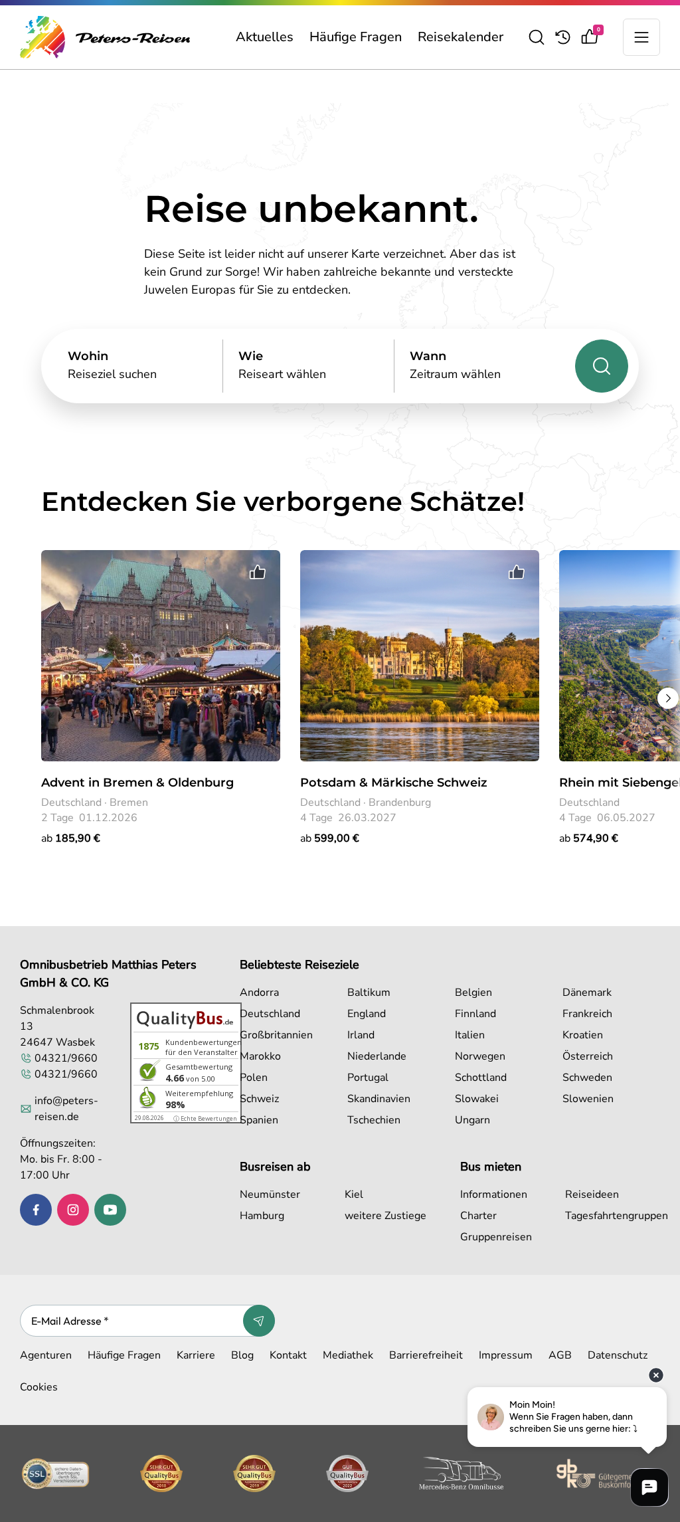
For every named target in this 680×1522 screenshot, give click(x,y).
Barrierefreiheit (426, 1355)
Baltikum (368, 992)
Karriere (196, 1355)
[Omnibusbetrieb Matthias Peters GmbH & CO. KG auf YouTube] (110, 1210)
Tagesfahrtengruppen (615, 1215)
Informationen (493, 1194)
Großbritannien (276, 1035)
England (366, 1013)
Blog (242, 1355)
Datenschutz (617, 1355)
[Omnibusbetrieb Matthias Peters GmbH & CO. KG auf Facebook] (36, 1210)
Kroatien (582, 1035)
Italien (470, 1035)
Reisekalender (460, 37)
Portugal (367, 1077)
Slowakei (477, 1099)
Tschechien (373, 1120)
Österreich (587, 1056)
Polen (254, 1077)
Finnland (475, 1013)
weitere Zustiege (385, 1215)
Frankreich (587, 1013)
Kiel (354, 1194)
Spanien (259, 1120)
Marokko (260, 1056)
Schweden (587, 1077)
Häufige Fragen (355, 37)
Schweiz (259, 1099)
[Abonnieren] (259, 1321)
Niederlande (376, 1056)
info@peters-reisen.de (66, 1109)
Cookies (39, 1387)
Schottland (481, 1077)
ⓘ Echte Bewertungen (205, 1118)
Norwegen (480, 1056)
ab (70, 838)
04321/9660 (66, 1058)
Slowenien (588, 1099)
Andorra (259, 992)
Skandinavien (378, 1099)
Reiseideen (592, 1194)
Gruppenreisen (496, 1237)
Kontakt (288, 1355)
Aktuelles (265, 37)
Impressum (506, 1355)
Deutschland (270, 1013)
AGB (560, 1355)
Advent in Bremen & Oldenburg (137, 782)
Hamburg (262, 1215)
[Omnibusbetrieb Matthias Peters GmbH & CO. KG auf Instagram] (73, 1210)
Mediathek (348, 1355)
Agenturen (46, 1355)
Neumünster (270, 1194)
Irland (361, 1035)
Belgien (473, 992)
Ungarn (472, 1120)
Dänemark (587, 992)
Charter (478, 1215)
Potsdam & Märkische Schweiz (393, 782)
